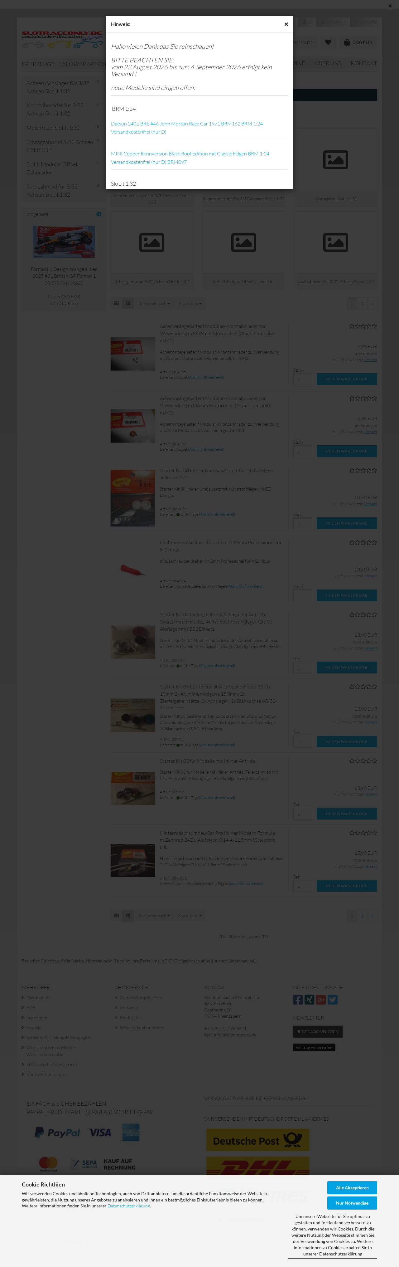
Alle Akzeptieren (352, 1187)
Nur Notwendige (352, 1203)
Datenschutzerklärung (129, 1205)
